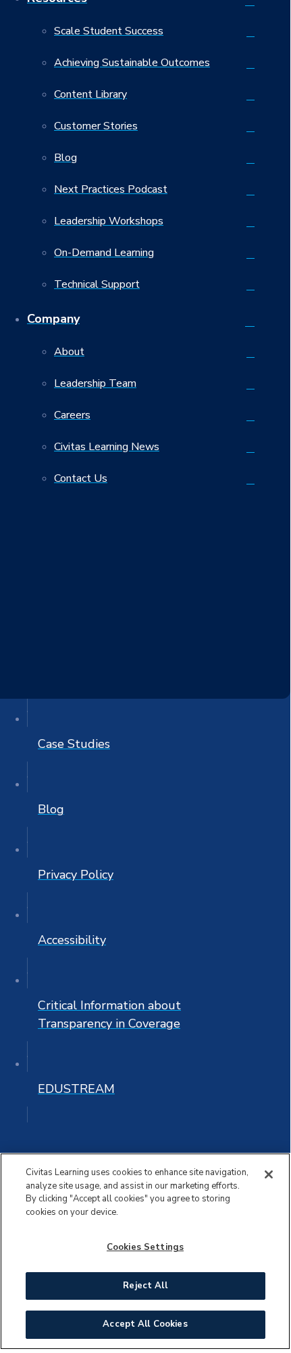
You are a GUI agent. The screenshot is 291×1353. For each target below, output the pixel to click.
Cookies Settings (145, 1247)
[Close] (269, 1174)
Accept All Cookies (145, 1324)
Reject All (145, 1286)
